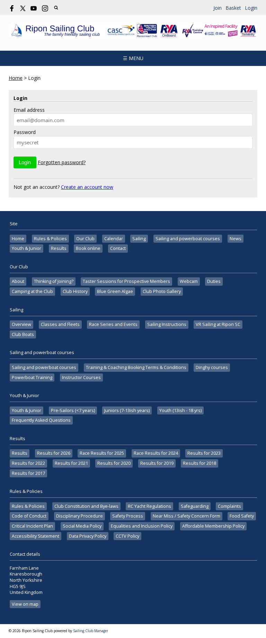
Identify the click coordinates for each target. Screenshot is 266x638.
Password (25, 132)
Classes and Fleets (60, 324)
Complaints (229, 506)
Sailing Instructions (166, 324)
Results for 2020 (114, 463)
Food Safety (242, 516)
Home (16, 78)
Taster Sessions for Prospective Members (126, 281)
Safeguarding (195, 506)
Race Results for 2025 (102, 453)
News (235, 239)
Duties (214, 281)
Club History (75, 291)
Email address (29, 110)
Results (58, 248)
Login (251, 8)
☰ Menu (133, 58)
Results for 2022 (28, 463)
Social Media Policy (82, 526)
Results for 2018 (199, 463)
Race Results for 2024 (156, 453)
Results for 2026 (53, 453)
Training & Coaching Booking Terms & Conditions (136, 367)
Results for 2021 (71, 463)
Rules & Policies (50, 239)
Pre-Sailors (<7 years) (73, 410)
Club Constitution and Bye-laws (86, 506)
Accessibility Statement (35, 536)
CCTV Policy (127, 536)
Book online (88, 248)
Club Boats (23, 334)
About (18, 281)
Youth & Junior (26, 248)
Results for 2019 (157, 463)
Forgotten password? (62, 162)
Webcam (189, 281)
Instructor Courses (81, 377)
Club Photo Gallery (162, 291)
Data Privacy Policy (87, 536)
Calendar (113, 239)
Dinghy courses (212, 367)
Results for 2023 (204, 453)
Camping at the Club (32, 291)
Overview (21, 324)
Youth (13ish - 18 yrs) (180, 410)
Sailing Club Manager (90, 630)
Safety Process (127, 516)
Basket (233, 8)
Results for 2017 (28, 473)
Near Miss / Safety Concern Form (186, 516)
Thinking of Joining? (53, 281)
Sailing (139, 239)
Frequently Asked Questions (41, 420)
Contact (118, 248)
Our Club (85, 239)
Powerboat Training (32, 377)
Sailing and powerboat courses (188, 239)
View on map (25, 604)
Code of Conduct (29, 516)
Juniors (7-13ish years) (127, 410)
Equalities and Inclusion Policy (141, 526)
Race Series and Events (113, 324)
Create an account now (87, 187)
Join (217, 8)
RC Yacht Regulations (149, 506)
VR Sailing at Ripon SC (218, 324)
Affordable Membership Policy (213, 526)
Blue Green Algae (115, 291)
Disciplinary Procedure (79, 516)
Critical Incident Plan (32, 526)
